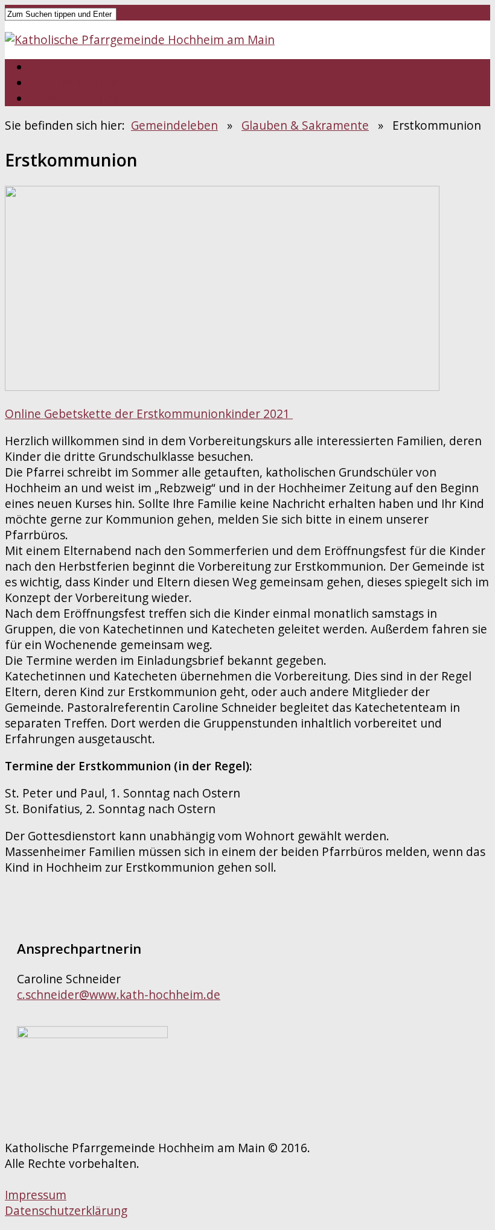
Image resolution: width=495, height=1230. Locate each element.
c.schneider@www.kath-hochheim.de (118, 995)
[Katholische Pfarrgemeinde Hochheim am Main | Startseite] (140, 40)
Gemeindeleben (72, 67)
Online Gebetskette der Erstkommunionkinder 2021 (149, 414)
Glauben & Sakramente (305, 125)
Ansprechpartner (76, 82)
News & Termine (74, 98)
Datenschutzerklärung (66, 1211)
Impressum (35, 1195)
